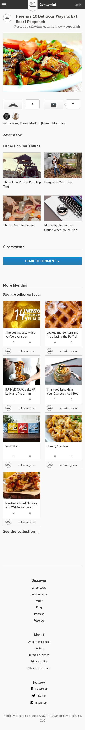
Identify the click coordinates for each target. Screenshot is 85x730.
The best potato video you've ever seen (20, 334)
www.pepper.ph (69, 26)
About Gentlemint (39, 642)
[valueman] (6, 119)
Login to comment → (42, 261)
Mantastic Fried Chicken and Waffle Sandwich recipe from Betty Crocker (21, 509)
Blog (39, 607)
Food (19, 135)
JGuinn (46, 123)
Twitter (42, 695)
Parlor (39, 601)
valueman (10, 123)
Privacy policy (39, 661)
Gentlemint (43, 7)
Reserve (39, 620)
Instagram (41, 702)
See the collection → (21, 531)
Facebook (41, 688)
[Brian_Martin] (15, 119)
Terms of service (38, 655)
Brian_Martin (29, 123)
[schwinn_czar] (7, 21)
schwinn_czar (27, 351)
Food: (36, 294)
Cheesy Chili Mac (58, 446)
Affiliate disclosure (39, 668)
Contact (39, 648)
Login (78, 5)
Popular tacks (39, 594)
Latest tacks (39, 587)
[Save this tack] (53, 104)
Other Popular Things (21, 145)
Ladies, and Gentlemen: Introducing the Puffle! (62, 334)
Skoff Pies (12, 446)
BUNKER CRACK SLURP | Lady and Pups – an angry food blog (20, 393)
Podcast (39, 614)
